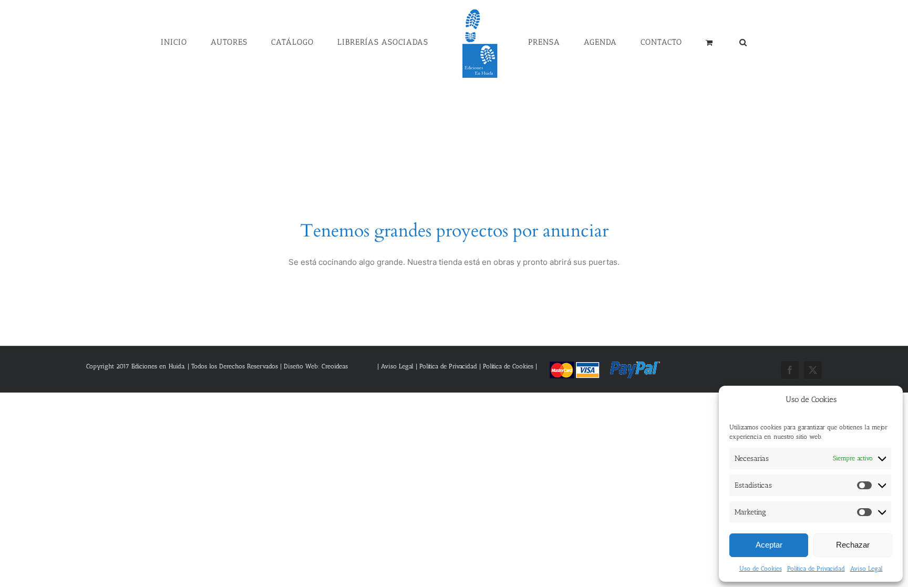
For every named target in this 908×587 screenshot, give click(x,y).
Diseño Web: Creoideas (316, 366)
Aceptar (769, 544)
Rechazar (853, 544)
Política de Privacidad (816, 568)
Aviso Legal (866, 568)
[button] (690, 41)
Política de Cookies (508, 366)
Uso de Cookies (760, 568)
